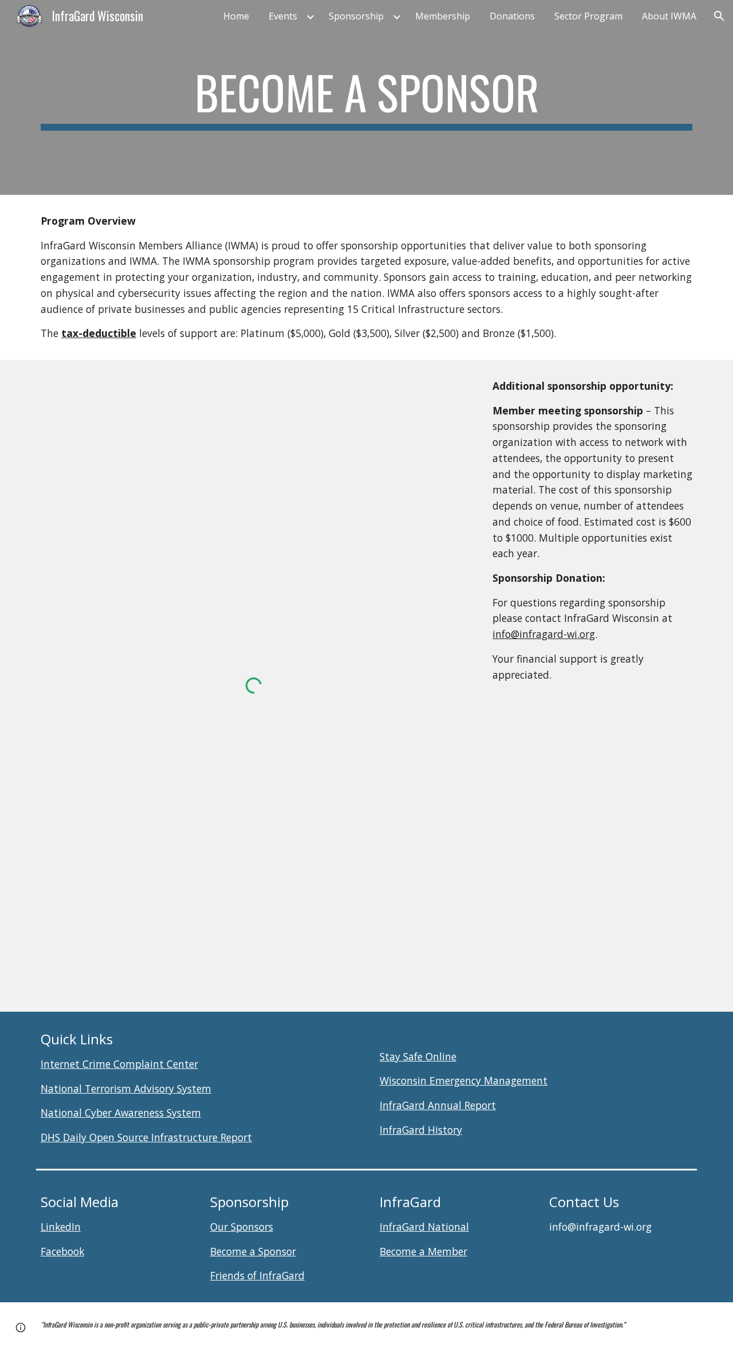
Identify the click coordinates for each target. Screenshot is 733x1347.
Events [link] (283, 16)
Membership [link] (442, 16)
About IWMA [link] (669, 16)
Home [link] (236, 16)
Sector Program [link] (588, 16)
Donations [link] (512, 16)
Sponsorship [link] (356, 16)
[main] (366, 97)
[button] (719, 16)
